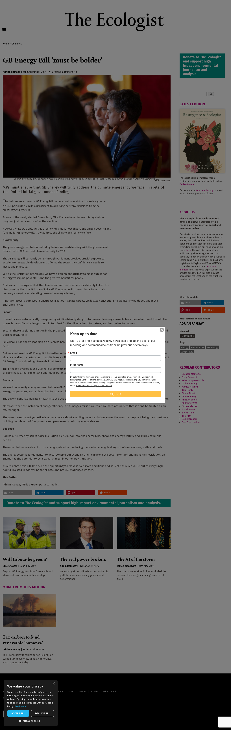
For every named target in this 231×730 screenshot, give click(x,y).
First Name (76, 364)
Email (73, 352)
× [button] (53, 683)
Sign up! (115, 394)
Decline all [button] (42, 713)
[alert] (31, 703)
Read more (20, 706)
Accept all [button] (18, 713)
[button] (30, 721)
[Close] (162, 330)
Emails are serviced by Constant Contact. (94, 385)
